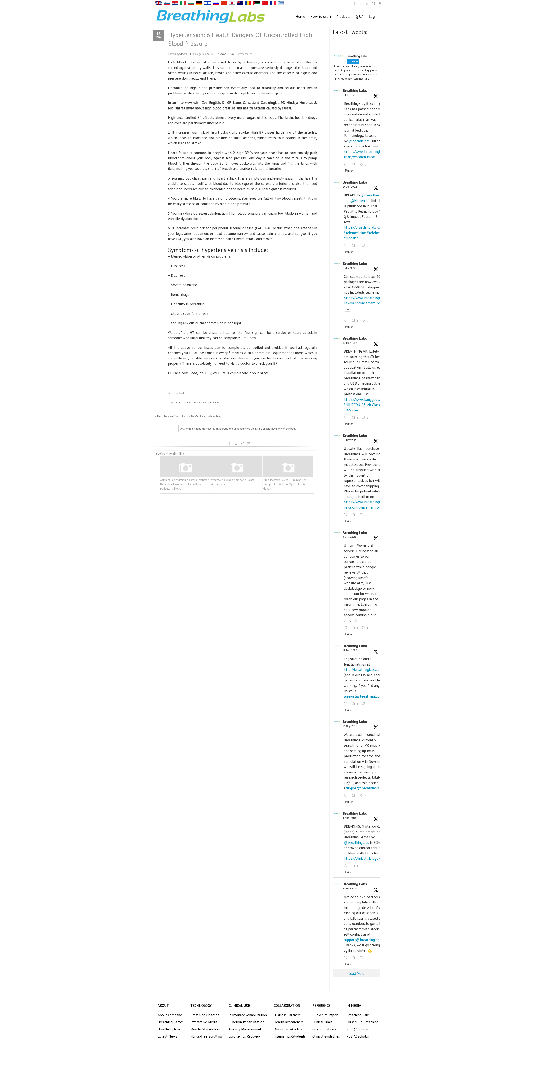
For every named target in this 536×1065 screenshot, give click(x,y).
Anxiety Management (245, 1029)
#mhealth (351, 238)
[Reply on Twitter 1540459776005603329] (346, 246)
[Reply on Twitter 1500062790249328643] (346, 321)
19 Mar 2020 (350, 650)
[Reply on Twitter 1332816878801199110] (346, 515)
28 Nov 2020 (350, 440)
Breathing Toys (169, 1029)
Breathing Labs (355, 90)
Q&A (360, 16)
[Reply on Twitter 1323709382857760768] (346, 628)
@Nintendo (359, 200)
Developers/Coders (288, 1029)
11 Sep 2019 (350, 726)
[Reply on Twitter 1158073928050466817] (346, 866)
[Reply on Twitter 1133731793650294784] (346, 958)
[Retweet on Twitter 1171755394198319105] (354, 796)
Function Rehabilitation (246, 1022)
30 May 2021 (350, 342)
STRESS (215, 402)
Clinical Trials (322, 1022)
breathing (188, 402)
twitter (361, 3)
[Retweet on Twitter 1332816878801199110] (354, 515)
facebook (229, 443)
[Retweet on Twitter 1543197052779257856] (354, 165)
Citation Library (324, 1029)
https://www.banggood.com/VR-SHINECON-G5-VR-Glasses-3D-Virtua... (368, 404)
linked (379, 3)
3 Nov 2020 (349, 537)
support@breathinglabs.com (366, 696)
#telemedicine (355, 232)
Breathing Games (171, 1022)
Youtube (373, 3)
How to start (320, 16)
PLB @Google (357, 1029)
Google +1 (242, 443)
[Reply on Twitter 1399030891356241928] (346, 418)
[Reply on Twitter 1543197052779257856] (346, 165)
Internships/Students (290, 1036)
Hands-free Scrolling (206, 1036)
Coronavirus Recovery (245, 1036)
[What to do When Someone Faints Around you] (236, 468)
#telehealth (376, 232)
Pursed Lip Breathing (362, 1022)
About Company (170, 1015)
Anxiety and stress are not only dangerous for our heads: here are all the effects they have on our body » (239, 428)
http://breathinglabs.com (363, 669)
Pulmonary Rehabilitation (248, 1015)
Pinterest (248, 443)
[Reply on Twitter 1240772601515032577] (346, 704)
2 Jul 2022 (348, 95)
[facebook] (354, 3)
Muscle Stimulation (205, 1029)
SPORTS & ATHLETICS (220, 54)
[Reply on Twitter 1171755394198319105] (346, 796)
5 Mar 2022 (349, 268)
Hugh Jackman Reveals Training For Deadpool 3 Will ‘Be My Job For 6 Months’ (285, 484)
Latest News (167, 1036)
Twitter (236, 443)
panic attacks (201, 402)
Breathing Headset (204, 1015)
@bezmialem (358, 141)
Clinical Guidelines (326, 1036)
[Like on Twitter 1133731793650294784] (363, 958)
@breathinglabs (374, 195)
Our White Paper (325, 1015)
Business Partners (287, 1015)
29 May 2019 (350, 888)
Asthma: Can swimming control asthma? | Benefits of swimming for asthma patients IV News (185, 484)
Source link (176, 393)
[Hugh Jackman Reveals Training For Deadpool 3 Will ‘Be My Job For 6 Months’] (288, 468)
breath (178, 402)
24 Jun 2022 (350, 186)
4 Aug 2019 (349, 817)
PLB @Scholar (358, 1036)
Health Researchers (288, 1022)
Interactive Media (203, 1022)
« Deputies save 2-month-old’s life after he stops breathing (188, 416)
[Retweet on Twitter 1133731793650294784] (354, 958)
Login (373, 16)
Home (300, 16)
